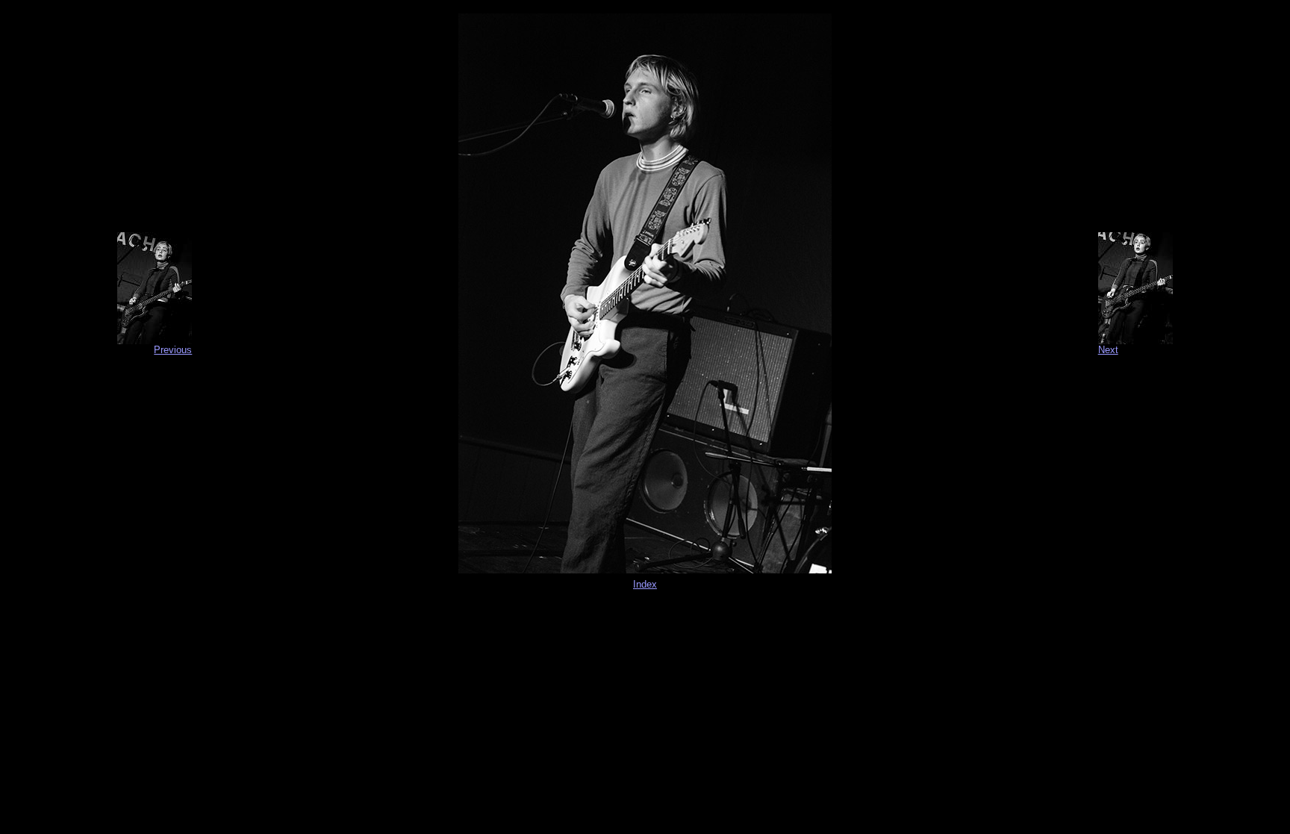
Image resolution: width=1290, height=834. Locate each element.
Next (1108, 349)
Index (645, 584)
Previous (173, 349)
